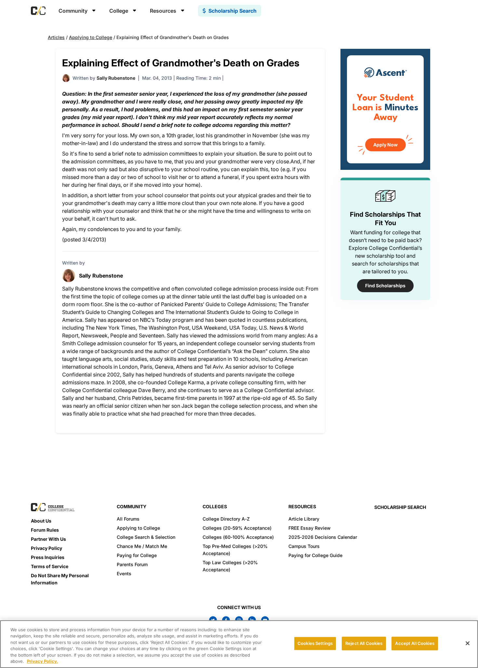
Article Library (303, 519)
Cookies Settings (315, 643)
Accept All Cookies (414, 643)
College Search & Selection (146, 537)
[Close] (467, 643)
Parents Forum (132, 564)
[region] (239, 644)
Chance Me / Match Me (142, 546)
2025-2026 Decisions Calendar (322, 537)
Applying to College (90, 37)
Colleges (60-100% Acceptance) (238, 537)
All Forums (128, 519)
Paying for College (137, 555)
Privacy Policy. (42, 661)
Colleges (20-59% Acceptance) (237, 528)
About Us (41, 521)
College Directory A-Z (226, 519)
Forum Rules (45, 530)
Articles (56, 37)
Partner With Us (48, 539)
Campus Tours (304, 546)
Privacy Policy (46, 548)
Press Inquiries (47, 557)
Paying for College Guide (315, 555)
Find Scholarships (385, 285)
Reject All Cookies (363, 643)
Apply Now (385, 144)
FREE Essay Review (309, 528)
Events (124, 573)
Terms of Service (49, 566)
